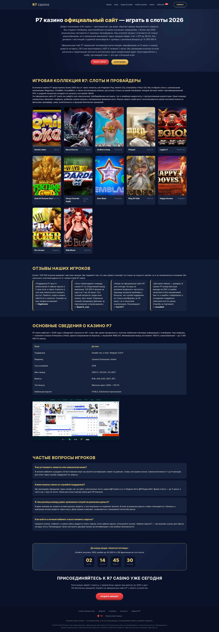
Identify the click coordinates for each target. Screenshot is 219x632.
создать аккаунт (109, 596)
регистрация (119, 62)
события (162, 4)
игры (116, 4)
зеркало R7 (136, 611)
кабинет (180, 4)
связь (152, 4)
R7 (41, 5)
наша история (127, 4)
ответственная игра (87, 611)
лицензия (112, 611)
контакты (124, 611)
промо (109, 4)
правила (101, 611)
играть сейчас (100, 62)
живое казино (141, 4)
